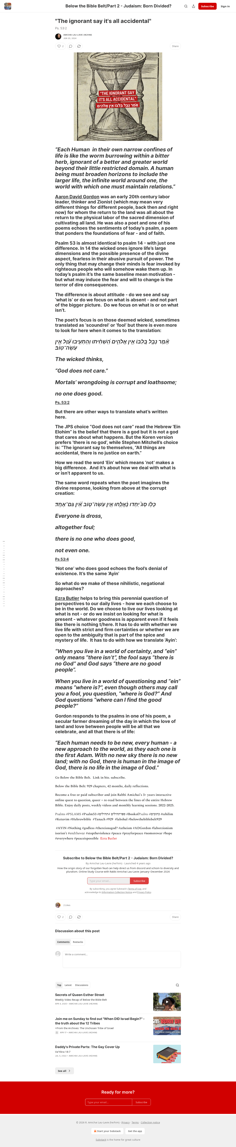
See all (62, 1071)
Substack (101, 1139)
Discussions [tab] (81, 985)
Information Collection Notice (117, 892)
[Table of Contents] (3, 573)
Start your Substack (109, 1131)
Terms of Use (134, 888)
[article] (118, 1002)
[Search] (185, 6)
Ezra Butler (67, 598)
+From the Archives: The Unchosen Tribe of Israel (84, 1028)
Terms (135, 1122)
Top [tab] (59, 985)
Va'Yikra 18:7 (62, 1051)
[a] (167, 1001)
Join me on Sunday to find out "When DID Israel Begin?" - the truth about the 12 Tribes (100, 1021)
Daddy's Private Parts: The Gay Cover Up (87, 1047)
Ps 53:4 (62, 559)
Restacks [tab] (78, 942)
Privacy (125, 1122)
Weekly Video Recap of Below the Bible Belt (81, 999)
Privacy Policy (144, 892)
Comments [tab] (63, 942)
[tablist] (70, 942)
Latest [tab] (68, 985)
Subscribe (207, 6)
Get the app (135, 1131)
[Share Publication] (193, 6)
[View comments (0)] (70, 46)
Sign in (225, 6)
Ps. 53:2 (62, 402)
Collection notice (150, 1122)
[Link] (50, 168)
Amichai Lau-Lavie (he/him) (77, 35)
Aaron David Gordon (77, 196)
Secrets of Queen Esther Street (79, 995)
